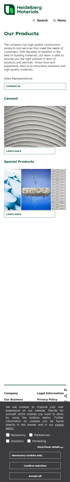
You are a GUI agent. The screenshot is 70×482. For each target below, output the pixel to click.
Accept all (35, 476)
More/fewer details (48, 447)
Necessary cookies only (27, 455)
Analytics (17, 441)
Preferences (42, 435)
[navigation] (65, 390)
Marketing (39, 441)
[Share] (65, 396)
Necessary (18, 435)
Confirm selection (35, 465)
